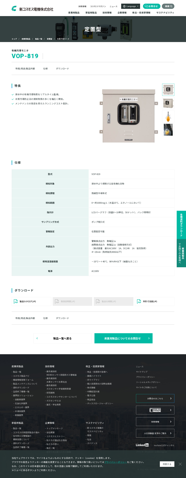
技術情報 (49, 366)
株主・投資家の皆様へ (97, 371)
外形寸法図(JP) (150, 301)
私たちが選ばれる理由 (56, 440)
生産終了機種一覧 (21, 391)
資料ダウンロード (21, 387)
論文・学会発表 (53, 404)
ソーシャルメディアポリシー (148, 382)
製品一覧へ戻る (62, 338)
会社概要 (50, 432)
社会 (89, 439)
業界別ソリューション (23, 395)
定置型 (49, 39)
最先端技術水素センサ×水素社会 (56, 380)
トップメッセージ (54, 428)
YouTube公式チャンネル (164, 445)
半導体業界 (20, 411)
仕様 (45, 68)
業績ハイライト (94, 375)
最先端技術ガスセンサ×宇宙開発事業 (58, 387)
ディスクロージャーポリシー (100, 403)
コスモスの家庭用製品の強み (26, 432)
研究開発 (50, 392)
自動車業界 (20, 399)
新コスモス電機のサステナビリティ (95, 429)
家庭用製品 (17, 423)
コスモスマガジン (98, 6)
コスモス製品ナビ (21, 375)
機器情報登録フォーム (23, 379)
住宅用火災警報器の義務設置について (22, 437)
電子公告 (91, 395)
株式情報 (91, 387)
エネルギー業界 (22, 407)
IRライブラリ (93, 379)
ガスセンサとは (53, 400)
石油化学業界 (21, 403)
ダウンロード (62, 68)
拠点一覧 (50, 448)
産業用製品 (26, 39)
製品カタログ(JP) (28, 301)
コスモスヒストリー (55, 436)
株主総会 (91, 399)
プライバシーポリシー (145, 377)
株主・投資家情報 (95, 366)
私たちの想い (52, 444)
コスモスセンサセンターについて (61, 396)
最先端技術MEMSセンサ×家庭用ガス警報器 (61, 373)
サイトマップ (141, 372)
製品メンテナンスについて (25, 383)
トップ (14, 39)
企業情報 (49, 423)
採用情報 (82, 6)
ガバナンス (92, 443)
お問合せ (153, 6)
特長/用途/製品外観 (25, 68)
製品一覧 (38, 39)
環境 (89, 435)
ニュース (114, 6)
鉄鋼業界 (19, 415)
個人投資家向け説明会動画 (99, 383)
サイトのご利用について (146, 387)
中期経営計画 (93, 391)
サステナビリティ (95, 423)
